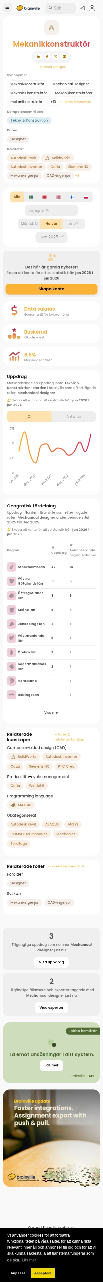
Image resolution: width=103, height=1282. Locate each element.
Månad (27, 223)
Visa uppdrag (51, 962)
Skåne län (26, 609)
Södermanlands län (32, 666)
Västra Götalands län (30, 581)
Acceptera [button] (43, 1273)
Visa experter (52, 1007)
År (70, 223)
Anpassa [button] (18, 1273)
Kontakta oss (64, 1227)
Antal (71, 416)
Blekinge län (28, 694)
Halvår (52, 223)
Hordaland (27, 680)
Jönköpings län (31, 623)
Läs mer (51, 1065)
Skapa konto (51, 289)
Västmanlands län (31, 638)
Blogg (47, 1227)
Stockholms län (31, 567)
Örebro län (27, 652)
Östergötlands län (30, 595)
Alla (17, 196)
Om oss (34, 1227)
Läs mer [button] (29, 1260)
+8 (77, 175)
